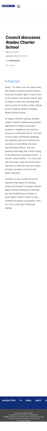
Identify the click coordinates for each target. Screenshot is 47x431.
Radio (28, 400)
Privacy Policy (14, 418)
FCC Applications (33, 415)
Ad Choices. (36, 418)
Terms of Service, (24, 418)
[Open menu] (18, 6)
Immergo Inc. (27, 426)
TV (20, 400)
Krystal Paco (14, 81)
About (38, 400)
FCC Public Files (22, 415)
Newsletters (8, 400)
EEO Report (12, 415)
